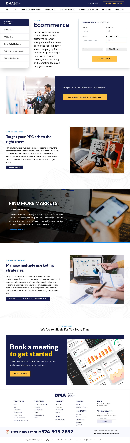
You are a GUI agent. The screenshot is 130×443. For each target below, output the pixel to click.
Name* (85, 27)
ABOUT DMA (119, 9)
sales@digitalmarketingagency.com (108, 433)
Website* (110, 27)
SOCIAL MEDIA (50, 9)
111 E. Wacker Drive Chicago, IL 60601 (107, 431)
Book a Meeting (20, 374)
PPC (15, 9)
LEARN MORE (14, 167)
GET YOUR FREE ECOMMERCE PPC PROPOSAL (85, 97)
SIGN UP (104, 422)
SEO (7, 9)
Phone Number (112, 36)
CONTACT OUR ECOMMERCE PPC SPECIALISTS (27, 299)
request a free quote (113, 3)
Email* (84, 36)
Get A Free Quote (104, 59)
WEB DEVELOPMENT (67, 9)
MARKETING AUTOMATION (88, 9)
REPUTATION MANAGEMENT (31, 9)
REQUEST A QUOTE (16, 229)
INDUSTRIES (106, 9)
